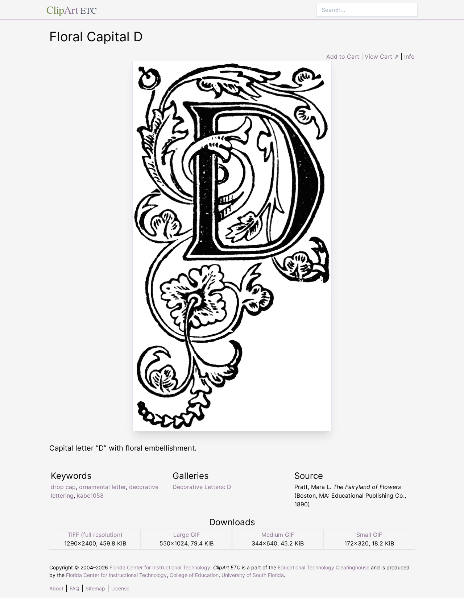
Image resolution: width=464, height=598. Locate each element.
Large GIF (186, 534)
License (120, 588)
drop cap (63, 486)
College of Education (194, 575)
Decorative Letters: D (202, 486)
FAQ (74, 588)
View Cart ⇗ (382, 56)
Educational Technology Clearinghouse (323, 567)
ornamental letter (102, 486)
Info (409, 56)
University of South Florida (252, 575)
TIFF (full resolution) (95, 534)
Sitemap (95, 588)
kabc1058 (90, 495)
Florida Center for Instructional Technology (159, 567)
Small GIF (369, 534)
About (56, 588)
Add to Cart (342, 56)
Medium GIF (277, 534)
